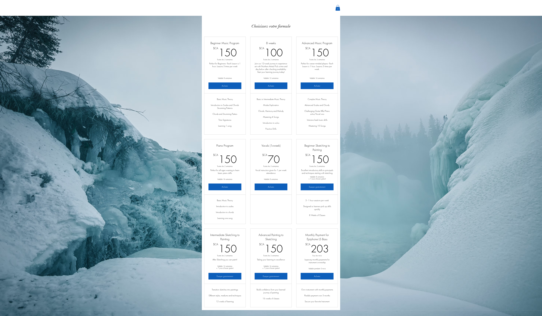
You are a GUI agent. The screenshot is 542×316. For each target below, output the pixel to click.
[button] (337, 8)
